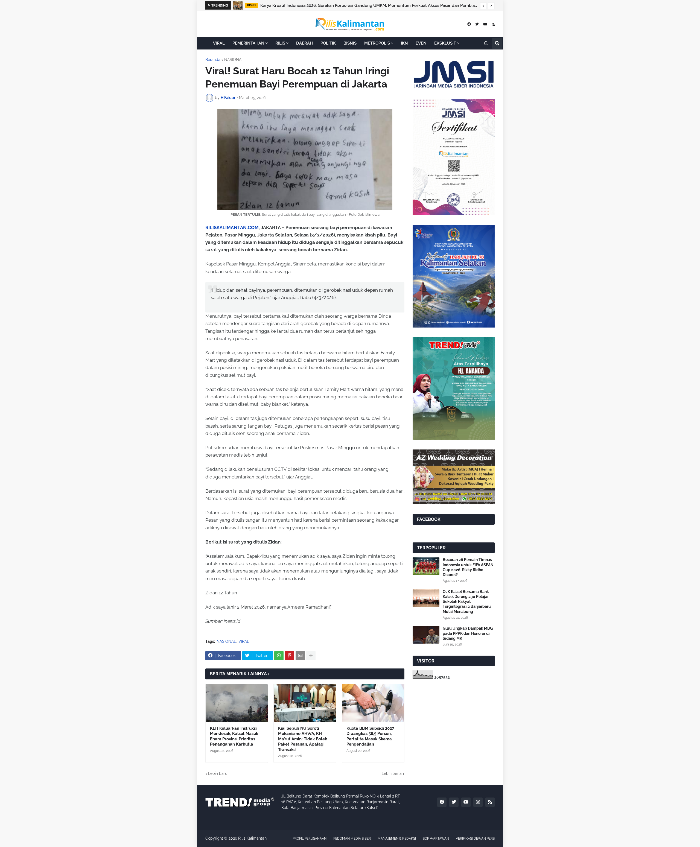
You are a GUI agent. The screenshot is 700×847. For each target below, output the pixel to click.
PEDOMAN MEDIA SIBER (352, 838)
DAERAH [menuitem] (304, 43)
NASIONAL (234, 60)
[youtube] (485, 24)
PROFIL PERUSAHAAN (309, 838)
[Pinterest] (289, 655)
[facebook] (469, 24)
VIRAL (243, 641)
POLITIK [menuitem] (328, 43)
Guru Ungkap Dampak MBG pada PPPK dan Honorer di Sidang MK (468, 633)
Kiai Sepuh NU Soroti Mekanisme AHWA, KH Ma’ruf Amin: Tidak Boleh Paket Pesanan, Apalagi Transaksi (302, 739)
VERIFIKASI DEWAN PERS (475, 838)
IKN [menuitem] (404, 43)
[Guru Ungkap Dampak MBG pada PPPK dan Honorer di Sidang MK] (426, 635)
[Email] (300, 655)
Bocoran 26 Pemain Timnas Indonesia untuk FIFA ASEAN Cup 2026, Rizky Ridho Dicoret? (468, 567)
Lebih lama (392, 773)
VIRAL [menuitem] (219, 43)
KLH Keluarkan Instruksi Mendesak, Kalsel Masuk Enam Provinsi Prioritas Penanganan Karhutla (234, 736)
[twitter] (477, 24)
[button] (483, 5)
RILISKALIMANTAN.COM (232, 227)
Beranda (212, 60)
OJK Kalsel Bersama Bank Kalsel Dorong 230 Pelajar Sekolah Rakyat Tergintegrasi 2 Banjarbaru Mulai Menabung (373, 5)
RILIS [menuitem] (280, 43)
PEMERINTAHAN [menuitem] (248, 43)
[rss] (493, 24)
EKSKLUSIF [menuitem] (445, 43)
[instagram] (478, 802)
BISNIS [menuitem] (350, 43)
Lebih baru (217, 773)
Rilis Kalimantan (252, 838)
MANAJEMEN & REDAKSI (397, 838)
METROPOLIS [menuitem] (377, 43)
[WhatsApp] (279, 655)
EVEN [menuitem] (421, 43)
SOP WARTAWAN (436, 838)
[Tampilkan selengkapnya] (311, 655)
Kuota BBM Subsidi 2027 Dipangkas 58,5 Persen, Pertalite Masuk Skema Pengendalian (370, 736)
